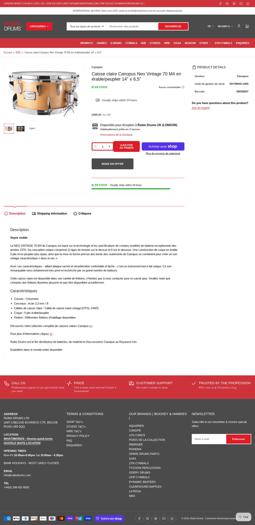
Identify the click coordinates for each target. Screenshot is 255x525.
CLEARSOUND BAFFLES (145, 486)
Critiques (84, 213)
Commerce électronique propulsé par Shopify (228, 518)
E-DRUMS (116, 43)
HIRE (167, 43)
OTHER (203, 43)
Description (17, 213)
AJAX (132, 458)
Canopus (97, 67)
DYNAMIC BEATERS (142, 481)
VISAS (177, 43)
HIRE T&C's (74, 431)
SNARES (102, 43)
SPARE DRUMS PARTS (144, 453)
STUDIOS (155, 43)
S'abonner (238, 438)
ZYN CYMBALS (223, 43)
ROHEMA (135, 449)
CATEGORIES (38, 26)
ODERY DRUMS (139, 472)
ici (90, 325)
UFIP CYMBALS (139, 477)
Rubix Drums (196, 518)
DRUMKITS (86, 43)
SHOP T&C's (74, 421)
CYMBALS (131, 43)
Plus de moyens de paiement (163, 153)
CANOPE (135, 430)
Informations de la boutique (116, 134)
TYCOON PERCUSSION (145, 467)
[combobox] (148, 26)
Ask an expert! (201, 107)
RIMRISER (136, 444)
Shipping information (52, 213)
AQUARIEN (136, 425)
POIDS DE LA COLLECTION (147, 439)
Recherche (173, 26)
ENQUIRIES (242, 43)
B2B (143, 43)
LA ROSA (135, 491)
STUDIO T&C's (75, 426)
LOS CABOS (137, 435)
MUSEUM (190, 43)
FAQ (69, 440)
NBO (132, 496)
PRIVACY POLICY (78, 435)
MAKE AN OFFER (112, 165)
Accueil (8, 52)
